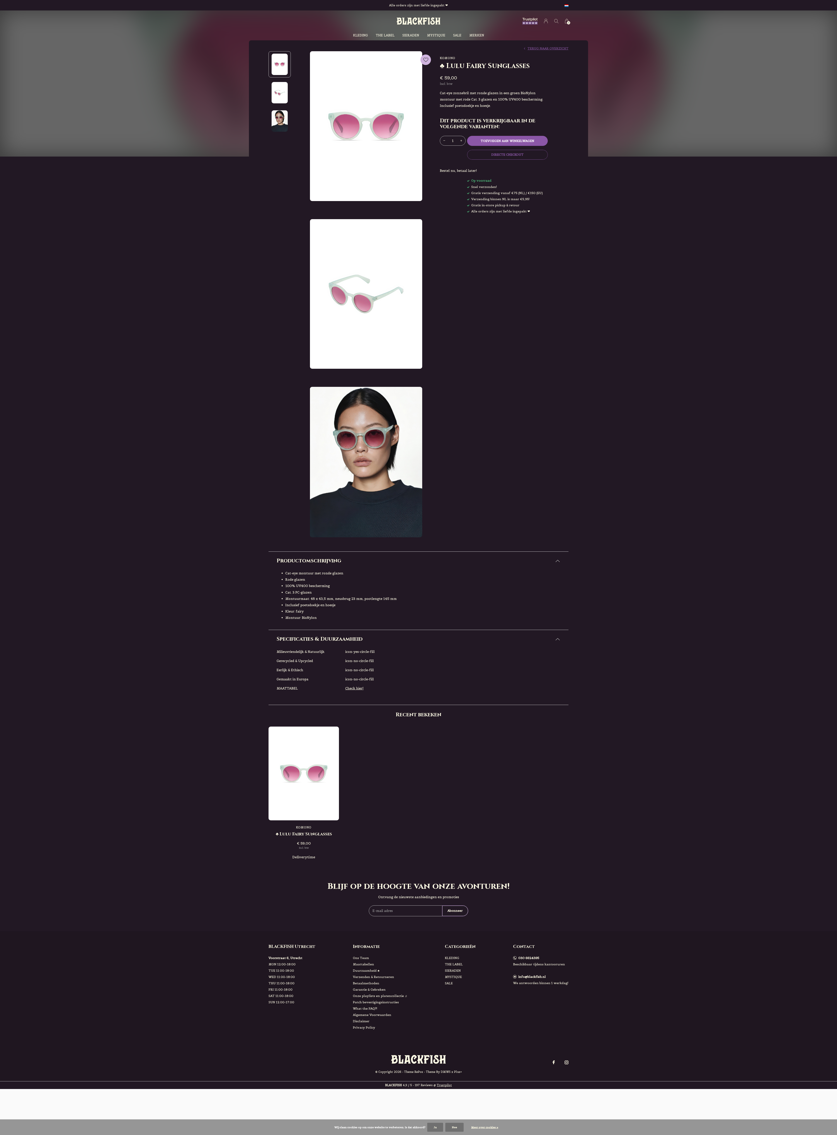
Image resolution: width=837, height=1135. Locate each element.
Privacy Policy (364, 1027)
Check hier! (354, 688)
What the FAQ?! (365, 1008)
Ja (435, 1127)
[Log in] (546, 21)
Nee (454, 1127)
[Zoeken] (556, 21)
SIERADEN (410, 35)
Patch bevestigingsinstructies (376, 1002)
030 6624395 (528, 958)
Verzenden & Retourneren (373, 977)
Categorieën (460, 946)
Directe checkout (507, 155)
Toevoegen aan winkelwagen (507, 141)
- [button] (444, 141)
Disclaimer (361, 1021)
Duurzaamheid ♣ (366, 971)
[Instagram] (566, 1062)
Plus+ (458, 1072)
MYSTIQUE (436, 35)
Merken (476, 35)
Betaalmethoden (366, 983)
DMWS (446, 1072)
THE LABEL (385, 35)
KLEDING (360, 35)
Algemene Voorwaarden (372, 1015)
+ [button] (461, 141)
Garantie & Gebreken (369, 990)
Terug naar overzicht (547, 48)
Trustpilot (444, 1085)
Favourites (425, 60)
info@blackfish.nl (532, 977)
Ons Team (361, 958)
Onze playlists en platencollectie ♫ (380, 996)
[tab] (418, 561)
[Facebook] (554, 1062)
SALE (457, 35)
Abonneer (455, 911)
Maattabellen (363, 964)
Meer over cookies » (484, 1127)
